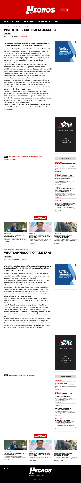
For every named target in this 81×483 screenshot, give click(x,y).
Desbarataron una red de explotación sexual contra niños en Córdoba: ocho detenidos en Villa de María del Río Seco (65, 204)
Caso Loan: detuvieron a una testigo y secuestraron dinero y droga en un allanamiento (64, 177)
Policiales (58, 174)
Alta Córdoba (13, 156)
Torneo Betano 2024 (35, 156)
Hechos (24, 36)
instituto (25, 156)
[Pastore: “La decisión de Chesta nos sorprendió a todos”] (15, 227)
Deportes (10, 27)
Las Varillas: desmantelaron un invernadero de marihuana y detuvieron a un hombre (64, 190)
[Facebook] (4, 468)
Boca (19, 156)
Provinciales (59, 162)
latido (45, 479)
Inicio (5, 27)
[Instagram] (7, 468)
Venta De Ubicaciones (10, 159)
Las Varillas (58, 187)
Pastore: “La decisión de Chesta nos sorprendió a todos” (65, 164)
